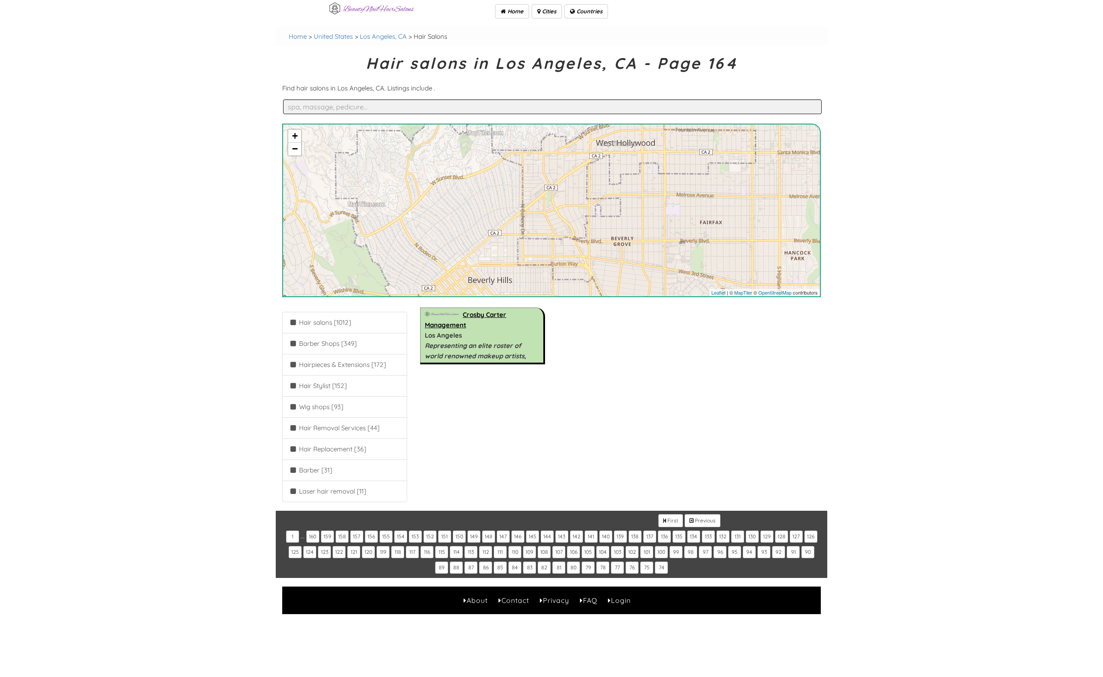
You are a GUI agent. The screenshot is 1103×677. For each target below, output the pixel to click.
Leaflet (718, 292)
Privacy (556, 600)
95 (735, 552)
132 (722, 536)
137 (649, 536)
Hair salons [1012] (324, 322)
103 (617, 552)
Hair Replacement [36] (331, 449)
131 (738, 536)
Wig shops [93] (320, 407)
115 (442, 552)
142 (576, 536)
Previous (705, 520)
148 (488, 536)
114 (456, 552)
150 (459, 536)
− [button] (295, 148)
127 (796, 536)
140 (606, 536)
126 (810, 536)
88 (456, 567)
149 (474, 536)
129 (767, 536)
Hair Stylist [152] (322, 386)
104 (603, 552)
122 (339, 552)
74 (661, 567)
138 (635, 536)
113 (471, 552)
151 (444, 536)
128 (781, 536)
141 (591, 536)
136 (664, 536)
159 (327, 536)
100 (661, 552)
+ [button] (295, 135)
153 (415, 536)
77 (617, 567)
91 (793, 552)
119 (383, 552)
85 (500, 567)
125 (295, 552)
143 (561, 536)
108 (544, 552)
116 (427, 552)
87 (471, 567)
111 (500, 552)
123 (324, 552)
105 (588, 552)
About (477, 600)
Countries (588, 11)
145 (532, 536)
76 (632, 567)
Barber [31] (314, 470)
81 (559, 567)
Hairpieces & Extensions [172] (341, 364)
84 (515, 567)
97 (705, 552)
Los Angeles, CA (383, 36)
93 (764, 552)
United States (333, 36)
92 (779, 552)
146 (517, 536)
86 (486, 567)
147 (503, 536)
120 (368, 552)
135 (678, 536)
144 (547, 536)
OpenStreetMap (774, 292)
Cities (548, 11)
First (672, 520)
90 (808, 552)
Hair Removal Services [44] (338, 428)
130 (752, 536)
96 (720, 552)
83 (530, 567)
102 (632, 552)
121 (354, 552)
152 (430, 536)
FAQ (590, 600)
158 (342, 536)
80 (573, 567)
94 (749, 552)
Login (621, 600)
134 (693, 536)
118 (398, 552)
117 (412, 552)
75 (647, 567)
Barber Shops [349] (327, 343)
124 (310, 552)
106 (573, 552)
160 (312, 536)
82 (544, 567)
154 (401, 536)
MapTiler (743, 292)
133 (708, 536)
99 (676, 552)
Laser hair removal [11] (331, 491)
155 (386, 536)
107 (559, 552)
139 (620, 536)
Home (514, 11)
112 (486, 552)
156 (371, 536)
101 (647, 552)
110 (515, 552)
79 (588, 567)
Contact (515, 600)
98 (691, 552)
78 (603, 567)
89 (442, 567)
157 (356, 536)
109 (529, 552)
